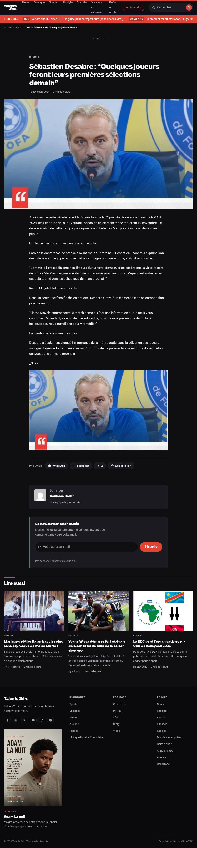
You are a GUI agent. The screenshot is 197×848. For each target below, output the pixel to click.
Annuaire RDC (165, 750)
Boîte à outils (164, 744)
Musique (74, 711)
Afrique (73, 717)
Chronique (119, 704)
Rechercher (163, 764)
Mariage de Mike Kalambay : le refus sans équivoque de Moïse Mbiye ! (33, 643)
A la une (74, 724)
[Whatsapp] (50, 720)
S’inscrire (151, 547)
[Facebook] (7, 720)
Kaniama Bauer (62, 496)
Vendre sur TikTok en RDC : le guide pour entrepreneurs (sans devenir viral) (73, 19)
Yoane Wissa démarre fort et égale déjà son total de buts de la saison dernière (96, 646)
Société (161, 731)
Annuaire (135, 7)
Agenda (161, 757)
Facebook (83, 465)
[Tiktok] (41, 720)
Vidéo (116, 731)
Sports (19, 27)
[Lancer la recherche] (189, 7)
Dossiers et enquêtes (169, 737)
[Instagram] (16, 720)
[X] (24, 720)
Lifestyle (162, 724)
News (160, 704)
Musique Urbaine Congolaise (86, 737)
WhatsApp (59, 465)
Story (116, 724)
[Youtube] (33, 720)
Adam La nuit (14, 816)
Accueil (8, 27)
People (73, 731)
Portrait (117, 711)
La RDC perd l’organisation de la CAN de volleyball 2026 (159, 643)
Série (116, 717)
